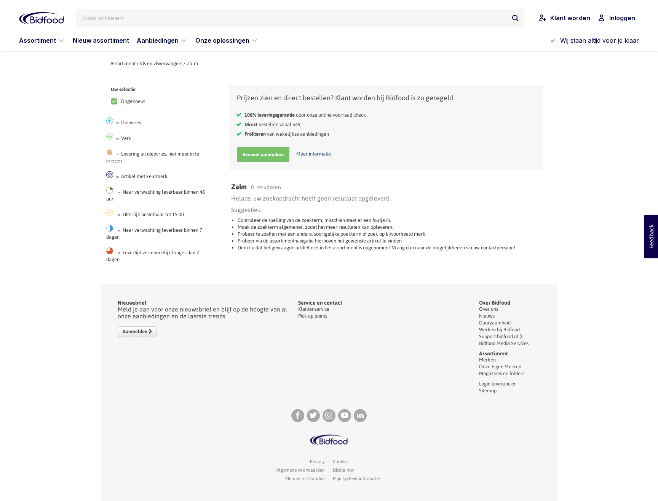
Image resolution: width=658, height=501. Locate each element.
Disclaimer (343, 470)
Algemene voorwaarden (300, 470)
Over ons (488, 309)
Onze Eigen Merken (500, 366)
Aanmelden (136, 331)
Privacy (317, 461)
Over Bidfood (494, 303)
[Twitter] (313, 415)
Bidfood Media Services (504, 343)
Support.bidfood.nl (498, 336)
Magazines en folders (501, 373)
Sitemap (488, 390)
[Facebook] (297, 415)
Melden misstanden (305, 478)
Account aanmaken (263, 154)
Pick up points (312, 316)
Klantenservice (313, 309)
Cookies (340, 461)
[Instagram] (329, 415)
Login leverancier (497, 384)
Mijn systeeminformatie (356, 478)
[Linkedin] (360, 415)
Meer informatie (313, 154)
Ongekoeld (133, 101)
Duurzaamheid (495, 323)
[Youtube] (344, 415)
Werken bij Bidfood (499, 329)
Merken (487, 360)
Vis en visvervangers (161, 63)
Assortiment (123, 63)
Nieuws (487, 316)
